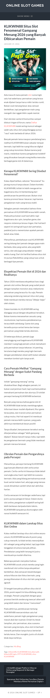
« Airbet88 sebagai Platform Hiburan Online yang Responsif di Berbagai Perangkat (21, 670)
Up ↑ (40, 693)
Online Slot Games (25, 5)
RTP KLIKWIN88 (24, 654)
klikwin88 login (10, 654)
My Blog (17, 646)
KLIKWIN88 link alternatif (28, 652)
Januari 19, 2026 (11, 44)
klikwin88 (12, 652)
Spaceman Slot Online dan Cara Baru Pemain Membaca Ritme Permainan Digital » (25, 680)
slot (30, 95)
